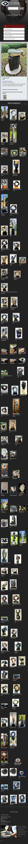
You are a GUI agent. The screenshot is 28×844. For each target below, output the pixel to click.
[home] (11, 3)
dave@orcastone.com (6, 821)
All (5, 26)
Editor (1, 840)
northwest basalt (8, 35)
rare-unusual (8, 32)
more (20, 836)
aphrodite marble (8, 29)
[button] (26, 2)
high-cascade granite (9, 38)
